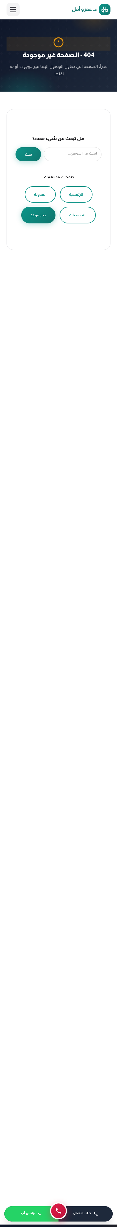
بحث (28, 154)
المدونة (40, 194)
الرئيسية (76, 194)
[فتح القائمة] (13, 9)
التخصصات (78, 215)
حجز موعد (38, 215)
